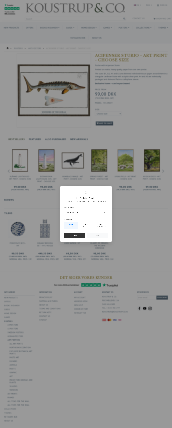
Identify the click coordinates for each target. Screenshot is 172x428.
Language (69, 207)
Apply (74, 235)
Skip (97, 235)
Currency (69, 219)
